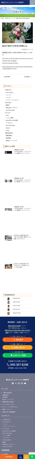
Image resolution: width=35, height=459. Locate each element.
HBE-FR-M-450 (16, 298)
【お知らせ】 (8, 90)
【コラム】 (7, 113)
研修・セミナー (8, 409)
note (7, 115)
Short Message (10, 125)
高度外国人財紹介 (8, 402)
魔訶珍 (8, 105)
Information (9, 92)
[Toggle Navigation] (32, 2)
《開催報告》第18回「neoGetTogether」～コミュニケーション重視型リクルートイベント (22, 151)
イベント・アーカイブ (12, 100)
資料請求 (19, 339)
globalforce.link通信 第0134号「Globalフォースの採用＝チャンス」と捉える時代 (22, 265)
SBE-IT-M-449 (16, 302)
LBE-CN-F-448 (16, 305)
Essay (7, 130)
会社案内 (5, 454)
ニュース (31, 49)
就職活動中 (9, 135)
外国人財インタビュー (12, 107)
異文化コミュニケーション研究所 (12, 2)
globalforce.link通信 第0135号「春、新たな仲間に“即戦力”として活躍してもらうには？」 (22, 236)
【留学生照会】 (8, 133)
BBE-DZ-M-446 (16, 313)
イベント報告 (9, 118)
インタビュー (9, 123)
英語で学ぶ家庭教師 (9, 412)
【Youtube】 (8, 102)
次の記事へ (27, 77)
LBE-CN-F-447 (16, 309)
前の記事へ (7, 77)
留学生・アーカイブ (11, 140)
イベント (8, 97)
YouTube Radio (10, 110)
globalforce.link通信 (12, 120)
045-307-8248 (18, 366)
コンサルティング (8, 404)
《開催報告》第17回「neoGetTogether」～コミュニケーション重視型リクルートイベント (22, 179)
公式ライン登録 (19, 355)
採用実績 (8, 138)
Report (8, 128)
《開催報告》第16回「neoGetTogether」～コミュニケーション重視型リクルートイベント (22, 208)
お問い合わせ (19, 347)
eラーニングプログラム (10, 407)
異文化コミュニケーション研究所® (17, 379)
